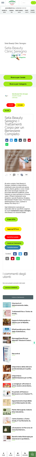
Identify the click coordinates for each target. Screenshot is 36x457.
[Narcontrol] (7, 354)
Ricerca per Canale (18, 77)
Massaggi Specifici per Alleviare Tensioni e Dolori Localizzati (21, 340)
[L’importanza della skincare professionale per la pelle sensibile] (7, 368)
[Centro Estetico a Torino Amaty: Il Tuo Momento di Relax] (7, 420)
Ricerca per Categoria (18, 84)
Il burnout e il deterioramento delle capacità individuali (20, 304)
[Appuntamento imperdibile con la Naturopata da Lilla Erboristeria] (7, 402)
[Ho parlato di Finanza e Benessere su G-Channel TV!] (7, 393)
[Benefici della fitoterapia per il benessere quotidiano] (7, 438)
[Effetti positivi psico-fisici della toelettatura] (7, 331)
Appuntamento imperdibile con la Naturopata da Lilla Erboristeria (22, 402)
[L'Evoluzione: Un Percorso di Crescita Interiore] (7, 429)
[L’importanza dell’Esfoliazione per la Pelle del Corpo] (7, 377)
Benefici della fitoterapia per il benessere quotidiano (22, 438)
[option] (18, 55)
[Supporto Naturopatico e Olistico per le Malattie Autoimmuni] (7, 322)
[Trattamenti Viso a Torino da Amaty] (7, 313)
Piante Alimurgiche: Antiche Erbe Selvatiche (22, 411)
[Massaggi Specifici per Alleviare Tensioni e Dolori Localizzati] (7, 340)
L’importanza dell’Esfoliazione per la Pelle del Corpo (22, 377)
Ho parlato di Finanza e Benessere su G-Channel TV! (22, 393)
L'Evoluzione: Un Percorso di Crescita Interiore (22, 429)
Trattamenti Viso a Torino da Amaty (22, 312)
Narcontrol (16, 353)
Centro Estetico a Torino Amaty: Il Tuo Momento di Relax (21, 420)
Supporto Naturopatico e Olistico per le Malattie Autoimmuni (21, 322)
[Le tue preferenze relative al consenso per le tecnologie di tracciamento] (34, 342)
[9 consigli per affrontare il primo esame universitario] (7, 385)
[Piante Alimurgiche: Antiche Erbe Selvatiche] (7, 411)
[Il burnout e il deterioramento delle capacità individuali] (7, 305)
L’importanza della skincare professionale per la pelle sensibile (22, 368)
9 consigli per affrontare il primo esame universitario (21, 385)
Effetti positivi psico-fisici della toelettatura (21, 330)
